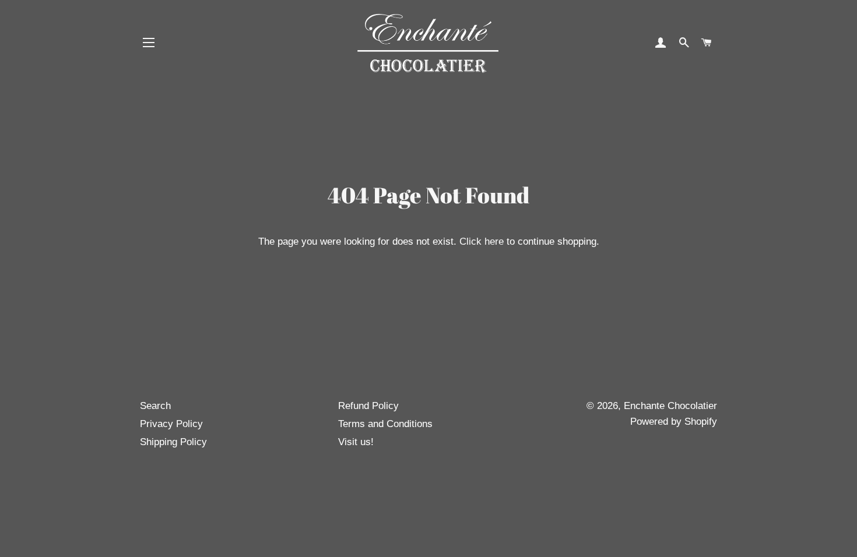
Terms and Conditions (385, 423)
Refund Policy (368, 405)
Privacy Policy (171, 423)
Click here (481, 241)
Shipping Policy (173, 441)
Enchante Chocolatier (670, 405)
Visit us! (356, 441)
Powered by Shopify (673, 421)
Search (155, 405)
